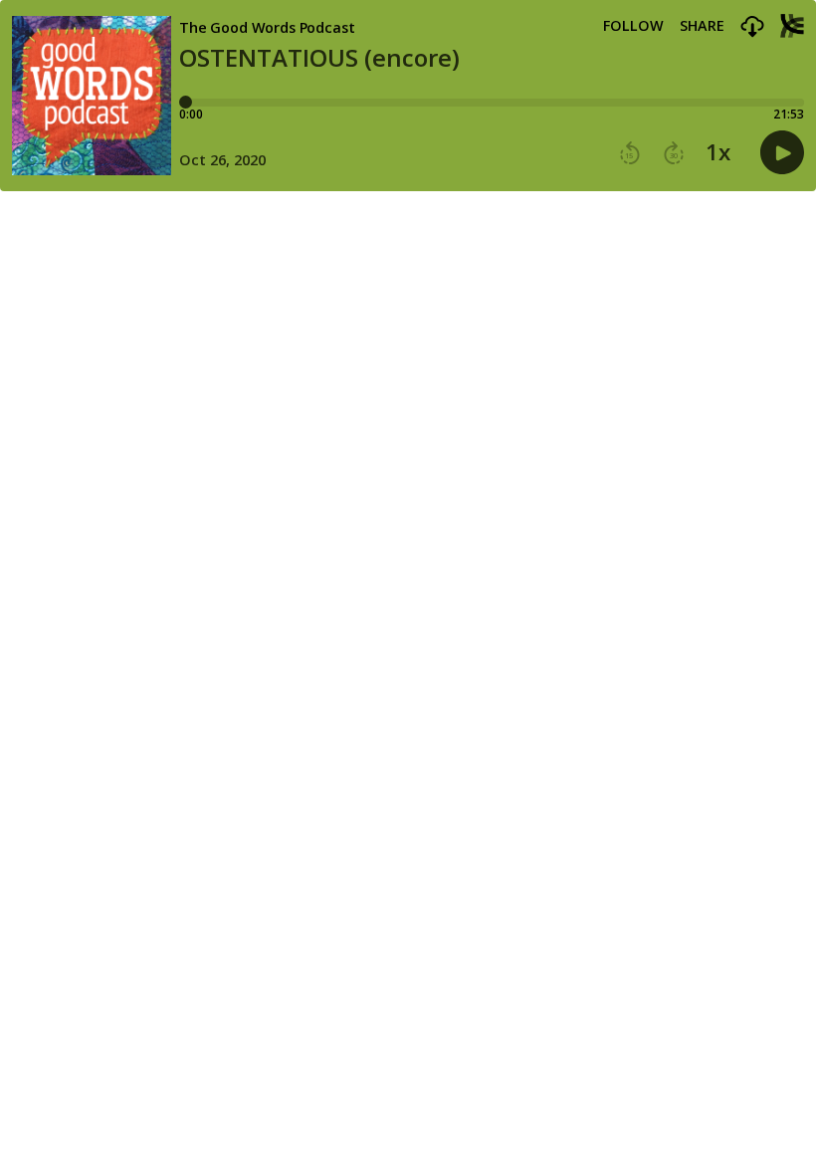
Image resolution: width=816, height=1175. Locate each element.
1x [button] (718, 152)
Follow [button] (633, 26)
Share (702, 26)
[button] (752, 27)
